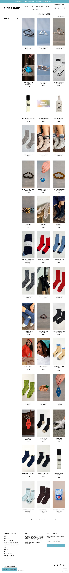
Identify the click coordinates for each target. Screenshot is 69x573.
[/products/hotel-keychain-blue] (59, 387)
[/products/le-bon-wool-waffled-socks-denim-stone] (28, 316)
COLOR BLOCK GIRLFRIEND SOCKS (59, 367)
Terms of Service (7, 558)
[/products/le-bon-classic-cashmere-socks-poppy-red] (43, 244)
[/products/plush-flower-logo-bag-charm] (28, 67)
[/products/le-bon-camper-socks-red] (59, 281)
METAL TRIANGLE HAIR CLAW (43, 47)
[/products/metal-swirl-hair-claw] (59, 32)
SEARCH (5, 551)
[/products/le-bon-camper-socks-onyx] (43, 281)
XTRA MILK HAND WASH (58, 118)
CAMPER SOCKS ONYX (43, 296)
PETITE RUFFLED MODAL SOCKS (28, 473)
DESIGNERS (39, 6)
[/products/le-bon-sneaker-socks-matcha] (28, 387)
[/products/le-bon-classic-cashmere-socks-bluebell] (59, 244)
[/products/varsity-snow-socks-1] (59, 138)
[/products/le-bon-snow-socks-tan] (43, 209)
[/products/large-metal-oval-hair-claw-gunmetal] (28, 32)
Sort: (60, 16)
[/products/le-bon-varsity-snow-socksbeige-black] (43, 138)
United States (59, 4)
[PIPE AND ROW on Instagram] (60, 565)
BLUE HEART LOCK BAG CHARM (43, 189)
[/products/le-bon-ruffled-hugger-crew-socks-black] (59, 316)
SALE (47, 6)
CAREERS (6, 549)
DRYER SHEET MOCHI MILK (44, 118)
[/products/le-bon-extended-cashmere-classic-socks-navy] (28, 244)
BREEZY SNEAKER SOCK (43, 509)
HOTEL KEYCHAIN (28, 438)
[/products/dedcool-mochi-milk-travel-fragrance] (28, 103)
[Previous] (31, 519)
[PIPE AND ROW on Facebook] (57, 565)
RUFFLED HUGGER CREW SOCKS (59, 331)
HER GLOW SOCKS (43, 438)
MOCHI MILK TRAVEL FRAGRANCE (28, 118)
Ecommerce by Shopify (19, 570)
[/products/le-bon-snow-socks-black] (59, 209)
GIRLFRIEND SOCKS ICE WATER (28, 509)
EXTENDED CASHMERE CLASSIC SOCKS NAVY (28, 260)
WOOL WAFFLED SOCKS (28, 331)
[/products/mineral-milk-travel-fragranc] (59, 458)
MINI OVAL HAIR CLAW (43, 331)
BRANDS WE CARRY (8, 553)
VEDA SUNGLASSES (43, 82)
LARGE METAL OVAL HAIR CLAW (28, 47)
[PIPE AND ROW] (12, 8)
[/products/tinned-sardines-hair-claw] (59, 494)
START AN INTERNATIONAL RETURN (11, 545)
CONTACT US (7, 538)
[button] (9, 569)
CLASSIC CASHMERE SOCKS (43, 259)
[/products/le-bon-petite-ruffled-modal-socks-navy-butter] (28, 458)
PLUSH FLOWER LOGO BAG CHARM (28, 83)
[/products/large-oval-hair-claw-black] (28, 174)
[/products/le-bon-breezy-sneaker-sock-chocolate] (43, 494)
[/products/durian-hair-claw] (43, 387)
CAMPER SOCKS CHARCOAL (28, 296)
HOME (26, 6)
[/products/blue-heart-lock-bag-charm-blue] (43, 174)
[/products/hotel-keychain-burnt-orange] (28, 423)
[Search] (55, 8)
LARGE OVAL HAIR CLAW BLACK (28, 189)
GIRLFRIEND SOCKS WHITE (59, 82)
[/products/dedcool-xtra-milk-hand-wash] (59, 103)
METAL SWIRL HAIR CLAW (59, 47)
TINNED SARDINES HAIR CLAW (58, 509)
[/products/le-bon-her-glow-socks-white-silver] (59, 423)
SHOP (31, 6)
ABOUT (5, 536)
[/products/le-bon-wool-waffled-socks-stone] (28, 138)
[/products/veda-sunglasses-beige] (43, 67)
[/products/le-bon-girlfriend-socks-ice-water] (28, 494)
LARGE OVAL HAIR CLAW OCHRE (59, 189)
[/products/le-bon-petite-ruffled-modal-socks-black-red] (43, 458)
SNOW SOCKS (43, 224)
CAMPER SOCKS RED (59, 296)
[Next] (55, 519)
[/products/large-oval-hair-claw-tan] (59, 174)
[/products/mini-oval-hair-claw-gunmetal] (43, 316)
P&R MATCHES (28, 224)
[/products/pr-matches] (28, 209)
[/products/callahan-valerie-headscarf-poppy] (28, 351)
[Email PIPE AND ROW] (54, 565)
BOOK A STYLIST (37, 9)
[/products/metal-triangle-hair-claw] (43, 32)
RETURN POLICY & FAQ (8, 540)
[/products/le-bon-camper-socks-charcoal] (28, 281)
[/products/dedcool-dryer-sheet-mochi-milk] (43, 103)
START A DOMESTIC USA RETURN (11, 542)
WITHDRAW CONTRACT (9, 555)
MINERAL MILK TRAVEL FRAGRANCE (59, 474)
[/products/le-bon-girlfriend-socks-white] (59, 67)
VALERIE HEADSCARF (28, 366)
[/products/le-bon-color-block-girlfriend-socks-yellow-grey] (59, 351)
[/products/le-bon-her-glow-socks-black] (43, 423)
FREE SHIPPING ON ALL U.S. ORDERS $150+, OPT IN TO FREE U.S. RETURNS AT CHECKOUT (34, 1)
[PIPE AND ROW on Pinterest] (63, 565)
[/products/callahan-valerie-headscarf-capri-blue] (43, 351)
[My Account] (59, 8)
